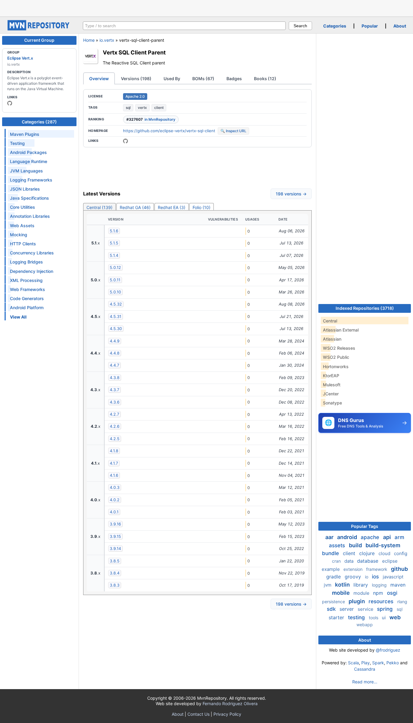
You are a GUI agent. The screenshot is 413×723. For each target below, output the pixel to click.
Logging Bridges (26, 261)
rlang (402, 601)
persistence (334, 601)
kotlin (343, 584)
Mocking (18, 234)
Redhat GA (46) (135, 207)
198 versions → (291, 193)
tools (374, 617)
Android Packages (28, 152)
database (368, 561)
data (349, 561)
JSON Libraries (25, 188)
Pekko (392, 662)
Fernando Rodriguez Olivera (230, 703)
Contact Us (198, 714)
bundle (331, 553)
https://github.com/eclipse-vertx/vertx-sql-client (169, 130)
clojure (367, 553)
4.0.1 (114, 511)
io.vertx (106, 40)
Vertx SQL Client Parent (134, 52)
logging (380, 584)
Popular (370, 25)
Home (89, 40)
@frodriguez (388, 650)
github (399, 569)
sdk (332, 609)
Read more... (364, 681)
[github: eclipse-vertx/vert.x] (9, 103)
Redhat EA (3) (171, 207)
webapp (364, 624)
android (347, 537)
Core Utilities (22, 207)
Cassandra (364, 669)
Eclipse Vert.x (20, 58)
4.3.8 (114, 377)
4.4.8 (114, 353)
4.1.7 (114, 463)
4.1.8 (114, 450)
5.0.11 (115, 279)
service (366, 609)
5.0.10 (115, 292)
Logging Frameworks (31, 179)
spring (385, 609)
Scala (353, 662)
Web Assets (22, 225)
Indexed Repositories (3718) (365, 308)
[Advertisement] (206, 7)
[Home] (39, 28)
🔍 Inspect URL (233, 131)
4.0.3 (114, 487)
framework (377, 569)
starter (337, 617)
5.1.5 (114, 242)
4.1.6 (114, 475)
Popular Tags (364, 526)
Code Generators (27, 298)
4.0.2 (114, 499)
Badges (234, 78)
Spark (378, 662)
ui (384, 617)
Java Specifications (29, 198)
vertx (142, 107)
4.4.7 (114, 365)
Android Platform (27, 307)
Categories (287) (39, 121)
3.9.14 (115, 548)
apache (371, 537)
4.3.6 (114, 402)
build (356, 545)
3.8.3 (114, 585)
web (395, 617)
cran (337, 561)
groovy (354, 577)
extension (353, 569)
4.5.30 (116, 328)
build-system (383, 545)
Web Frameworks (27, 289)
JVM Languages (26, 170)
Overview (99, 78)
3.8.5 (114, 560)
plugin (357, 601)
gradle (334, 577)
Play (365, 662)
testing (357, 617)
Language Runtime (28, 161)
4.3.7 (114, 389)
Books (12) (265, 78)
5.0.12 (115, 267)
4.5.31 (115, 316)
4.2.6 (114, 426)
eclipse (390, 561)
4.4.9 (114, 341)
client (159, 107)
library (361, 585)
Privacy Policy (227, 714)
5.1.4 (114, 255)
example (331, 569)
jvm (328, 585)
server (347, 609)
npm (379, 593)
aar (330, 537)
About (399, 25)
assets (337, 545)
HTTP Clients (23, 243)
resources (382, 601)
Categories (334, 25)
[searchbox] (184, 25)
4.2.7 (114, 414)
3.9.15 (115, 536)
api (387, 537)
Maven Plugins (24, 134)
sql (128, 107)
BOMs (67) (203, 78)
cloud (385, 553)
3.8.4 (114, 573)
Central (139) (99, 207)
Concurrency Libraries (32, 252)
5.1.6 (114, 230)
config (400, 553)
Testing (17, 143)
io (367, 576)
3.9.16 (115, 524)
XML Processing (26, 280)
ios (376, 577)
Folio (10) (201, 207)
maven (397, 585)
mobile (341, 593)
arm (399, 537)
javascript (393, 577)
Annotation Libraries (30, 216)
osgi (392, 593)
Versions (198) (136, 78)
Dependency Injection (31, 271)
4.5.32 (116, 304)
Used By (172, 78)
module (362, 593)
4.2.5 (114, 438)
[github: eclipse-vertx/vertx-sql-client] (125, 141)
